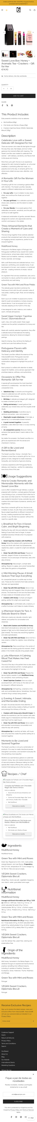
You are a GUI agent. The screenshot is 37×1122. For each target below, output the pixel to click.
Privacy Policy (5, 1016)
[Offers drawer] (6, 10)
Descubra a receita (18, 806)
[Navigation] (2, 10)
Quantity (4, 85)
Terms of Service (28, 1110)
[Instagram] (16, 1117)
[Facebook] (11, 1117)
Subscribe (18, 1101)
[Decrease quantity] (4, 89)
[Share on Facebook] (2, 105)
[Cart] (34, 10)
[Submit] (33, 1021)
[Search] (30, 10)
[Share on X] (7, 105)
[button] (4, 32)
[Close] (33, 1074)
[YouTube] (25, 1117)
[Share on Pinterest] (12, 105)
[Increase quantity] (11, 89)
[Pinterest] (21, 1117)
